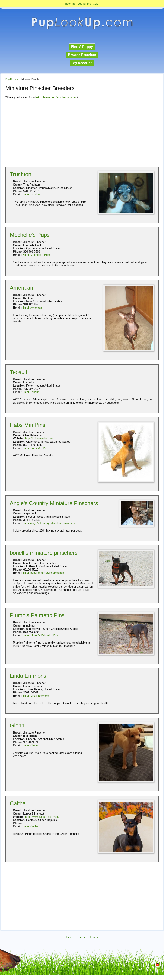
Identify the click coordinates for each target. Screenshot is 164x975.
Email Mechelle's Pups (36, 254)
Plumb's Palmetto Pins (37, 615)
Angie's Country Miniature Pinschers (54, 503)
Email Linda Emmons (35, 695)
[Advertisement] (82, 132)
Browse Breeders (82, 55)
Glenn (17, 725)
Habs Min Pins (27, 425)
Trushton (20, 174)
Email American (32, 307)
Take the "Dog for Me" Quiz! (82, 3)
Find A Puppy (82, 47)
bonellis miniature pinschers (44, 553)
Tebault (18, 372)
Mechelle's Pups (30, 235)
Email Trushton (31, 194)
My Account (82, 63)
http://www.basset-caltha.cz (42, 816)
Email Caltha (30, 826)
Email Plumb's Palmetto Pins (40, 635)
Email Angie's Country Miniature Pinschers (48, 523)
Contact (95, 937)
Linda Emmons (28, 676)
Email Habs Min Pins (35, 448)
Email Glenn (30, 745)
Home (68, 937)
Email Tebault (30, 392)
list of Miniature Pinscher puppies (56, 97)
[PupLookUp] (82, 28)
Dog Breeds (11, 79)
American (21, 288)
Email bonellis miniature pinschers (43, 572)
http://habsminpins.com (39, 438)
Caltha (18, 803)
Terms (81, 937)
